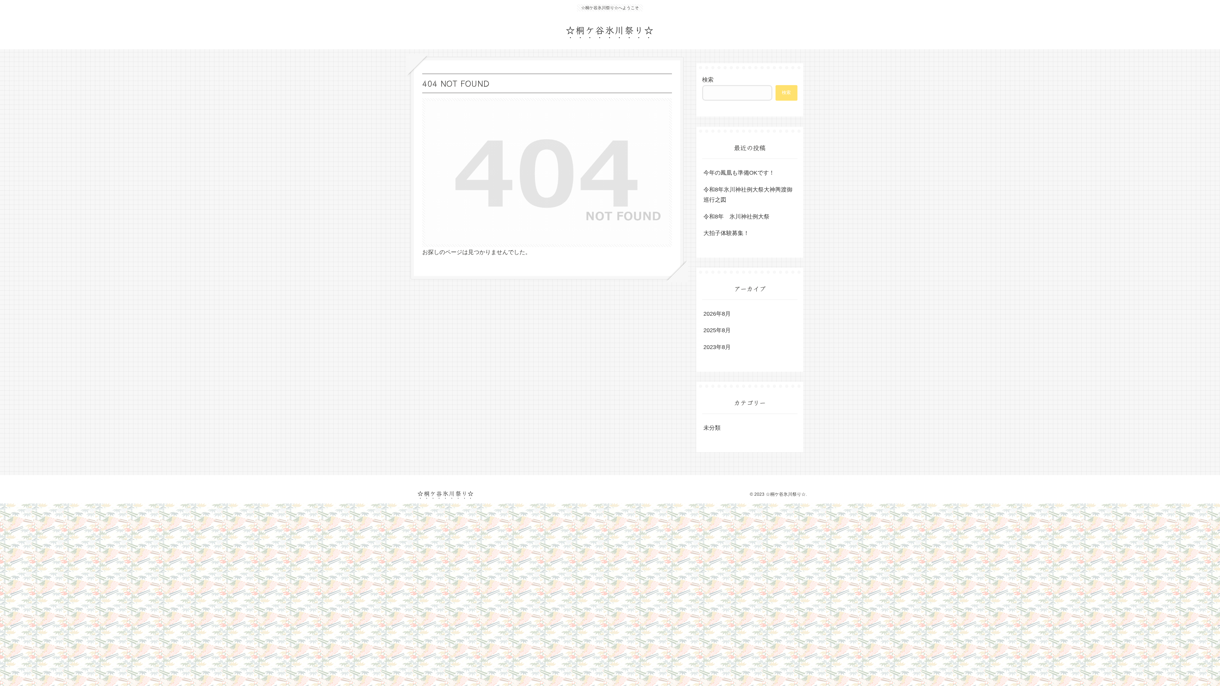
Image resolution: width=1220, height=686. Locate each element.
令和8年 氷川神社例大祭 (736, 216)
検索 (708, 80)
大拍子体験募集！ (726, 233)
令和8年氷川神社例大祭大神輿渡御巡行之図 (747, 194)
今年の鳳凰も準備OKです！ (739, 173)
